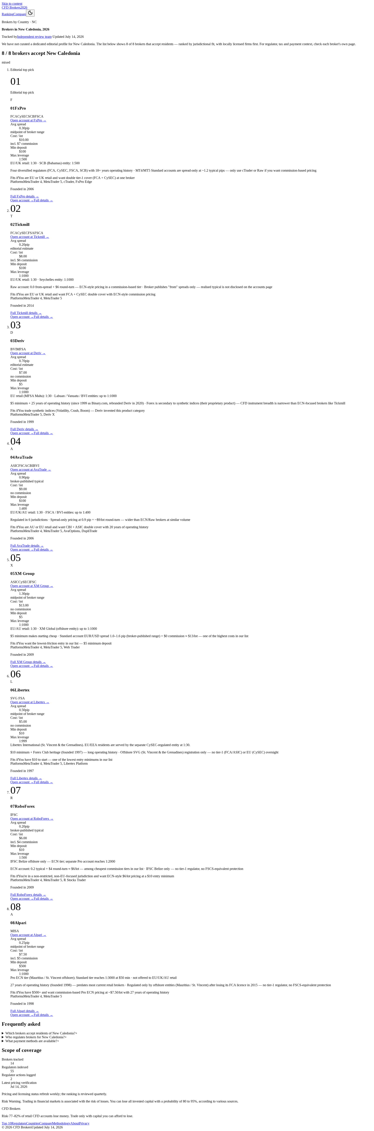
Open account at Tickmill (29, 237)
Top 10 (6, 1123)
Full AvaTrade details (27, 545)
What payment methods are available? (32, 1041)
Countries (32, 1123)
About (74, 1123)
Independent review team (34, 36)
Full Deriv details (24, 429)
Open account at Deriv (28, 353)
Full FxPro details (24, 196)
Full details (43, 200)
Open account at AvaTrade (30, 469)
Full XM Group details (28, 662)
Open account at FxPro (28, 120)
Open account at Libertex (29, 702)
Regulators (18, 1123)
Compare (19, 14)
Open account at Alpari (28, 935)
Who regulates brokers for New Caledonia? (36, 1037)
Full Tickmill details (26, 313)
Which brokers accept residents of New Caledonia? (41, 1033)
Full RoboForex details (28, 895)
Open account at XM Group (31, 586)
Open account (22, 200)
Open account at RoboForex (31, 818)
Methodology (61, 1123)
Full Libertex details (26, 778)
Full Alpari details (24, 1011)
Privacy (84, 1123)
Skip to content (12, 3)
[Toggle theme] (30, 13)
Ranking (7, 14)
